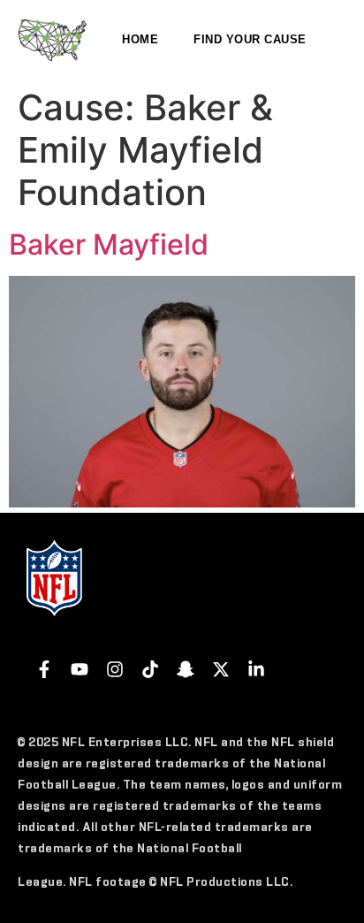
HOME (140, 39)
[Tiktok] (150, 669)
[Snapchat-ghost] (185, 669)
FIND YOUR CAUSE (250, 39)
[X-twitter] (221, 669)
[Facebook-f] (44, 669)
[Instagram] (115, 669)
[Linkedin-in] (256, 669)
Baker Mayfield (109, 244)
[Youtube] (79, 669)
